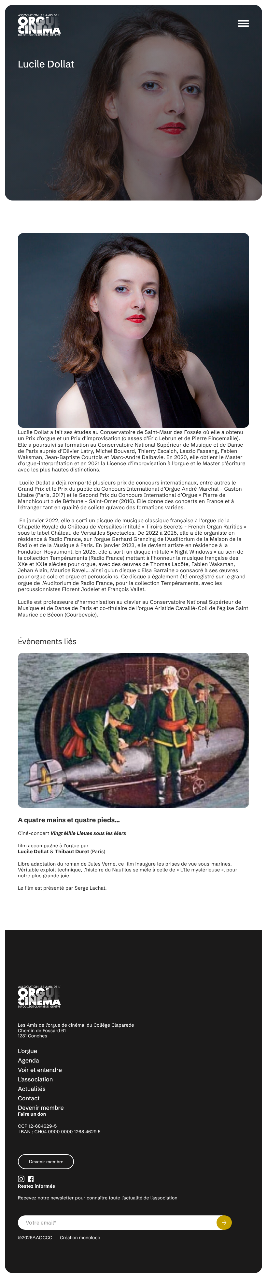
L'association (35, 1079)
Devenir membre (41, 1107)
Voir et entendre (40, 1070)
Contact (28, 1098)
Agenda (28, 1060)
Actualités (32, 1088)
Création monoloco (80, 1238)
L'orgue (27, 1051)
